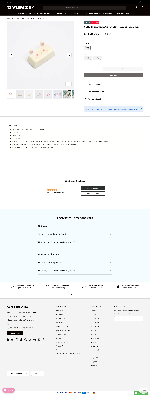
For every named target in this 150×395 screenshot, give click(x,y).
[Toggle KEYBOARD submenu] (67, 13)
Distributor (94, 366)
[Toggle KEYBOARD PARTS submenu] (86, 13)
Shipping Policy (61, 334)
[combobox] (84, 8)
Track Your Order (14, 333)
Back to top (75, 295)
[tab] (13, 125)
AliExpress (94, 354)
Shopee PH (94, 358)
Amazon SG (95, 342)
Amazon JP (94, 330)
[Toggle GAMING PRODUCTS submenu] (54, 13)
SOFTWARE (107, 13)
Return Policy (61, 322)
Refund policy (61, 318)
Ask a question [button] (93, 193)
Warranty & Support (63, 330)
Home (8, 18)
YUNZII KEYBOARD (16, 383)
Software (59, 314)
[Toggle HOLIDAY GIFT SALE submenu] (34, 13)
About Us (59, 311)
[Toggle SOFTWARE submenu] (113, 13)
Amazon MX (95, 338)
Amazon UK (95, 346)
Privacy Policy (61, 346)
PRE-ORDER (93, 13)
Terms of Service (62, 342)
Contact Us (60, 338)
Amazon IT (94, 334)
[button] (142, 7)
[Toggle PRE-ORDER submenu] (100, 13)
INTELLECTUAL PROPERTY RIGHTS (68, 354)
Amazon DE (95, 318)
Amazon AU (95, 311)
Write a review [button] (93, 188)
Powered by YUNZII (27, 383)
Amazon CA (95, 314)
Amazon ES (95, 322)
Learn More (24, 2)
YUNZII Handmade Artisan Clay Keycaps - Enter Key (33, 18)
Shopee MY (94, 362)
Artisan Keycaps (16, 18)
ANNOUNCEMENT (123, 13)
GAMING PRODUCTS (44, 13)
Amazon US (95, 350)
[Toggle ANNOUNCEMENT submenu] (131, 13)
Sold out (123, 69)
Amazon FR (95, 326)
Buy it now (113, 75)
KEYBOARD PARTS (77, 13)
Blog (57, 350)
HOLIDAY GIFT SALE (25, 13)
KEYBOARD (61, 13)
